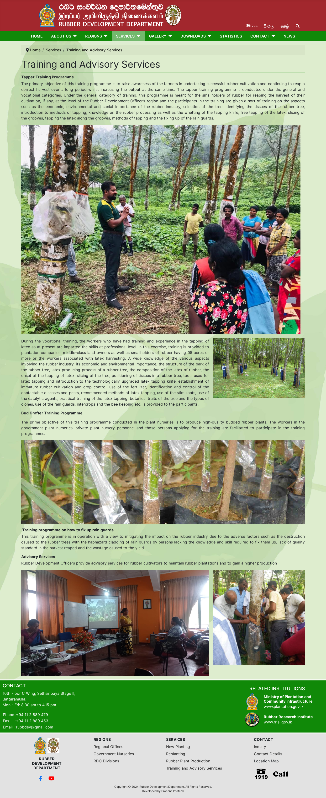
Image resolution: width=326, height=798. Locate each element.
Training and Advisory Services (194, 768)
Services (125, 36)
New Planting (178, 746)
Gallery (157, 36)
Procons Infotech (172, 791)
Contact (259, 36)
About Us (61, 36)
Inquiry (260, 746)
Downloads (193, 36)
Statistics (231, 36)
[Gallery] (169, 36)
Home (37, 36)
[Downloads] (208, 36)
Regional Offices (108, 746)
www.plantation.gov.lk (284, 706)
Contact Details (268, 753)
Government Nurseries (114, 753)
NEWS (289, 36)
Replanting (175, 753)
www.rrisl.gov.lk (278, 722)
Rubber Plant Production (188, 761)
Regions (93, 36)
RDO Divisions (106, 761)
